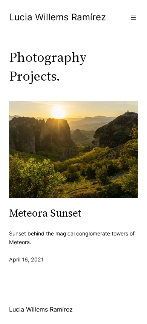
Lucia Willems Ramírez (57, 17)
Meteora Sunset (45, 213)
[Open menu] (133, 17)
